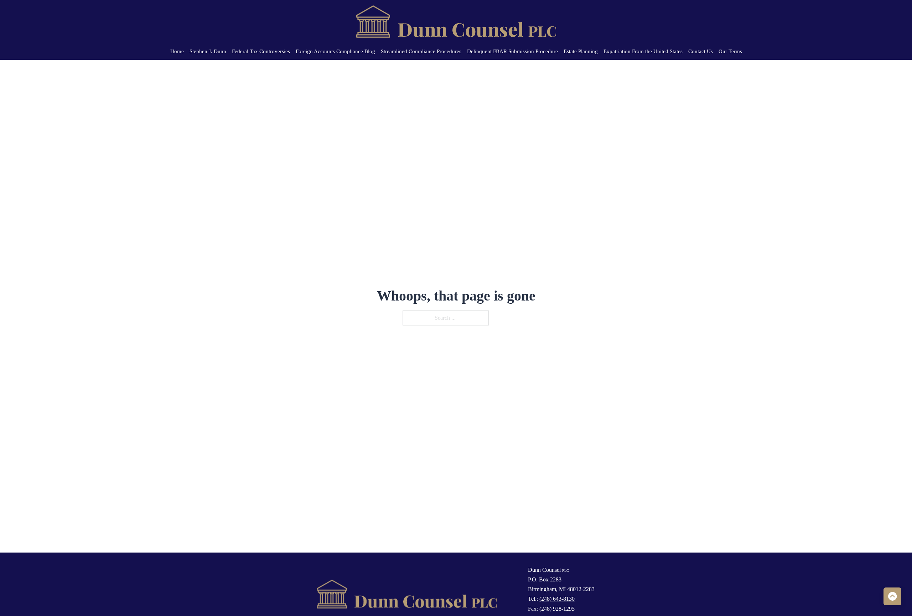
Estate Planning (581, 51)
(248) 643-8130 (557, 599)
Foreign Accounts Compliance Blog (335, 51)
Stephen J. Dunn (208, 51)
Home (177, 51)
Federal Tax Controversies (261, 51)
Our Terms (730, 51)
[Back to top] (892, 596)
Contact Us (700, 51)
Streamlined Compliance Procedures (421, 51)
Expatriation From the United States (643, 51)
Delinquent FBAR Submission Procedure (512, 51)
